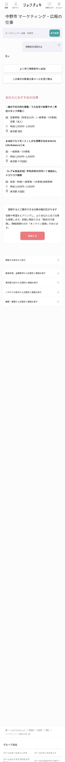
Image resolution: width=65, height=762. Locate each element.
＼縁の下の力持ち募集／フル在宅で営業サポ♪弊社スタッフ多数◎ (31, 119)
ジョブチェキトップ (18, 730)
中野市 (39, 730)
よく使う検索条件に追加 (32, 68)
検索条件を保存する (34, 46)
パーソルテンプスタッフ (45, 752)
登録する (32, 235)
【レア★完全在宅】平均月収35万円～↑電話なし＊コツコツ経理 (31, 181)
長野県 (31, 730)
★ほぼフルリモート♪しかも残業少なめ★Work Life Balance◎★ (31, 151)
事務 (47, 730)
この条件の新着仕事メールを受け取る (32, 79)
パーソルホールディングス (15, 752)
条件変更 (55, 32)
